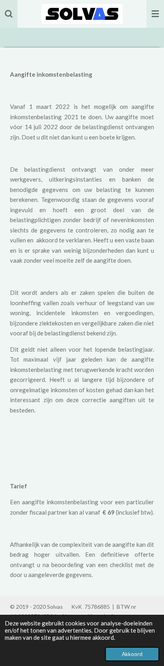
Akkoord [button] (132, 654)
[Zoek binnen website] (9, 14)
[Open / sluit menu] (155, 14)
